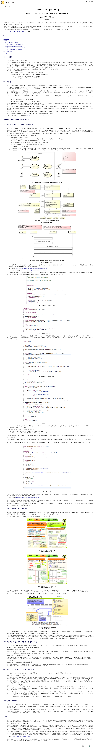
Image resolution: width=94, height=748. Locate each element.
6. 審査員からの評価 (8, 51)
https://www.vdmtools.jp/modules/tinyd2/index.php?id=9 (28, 497)
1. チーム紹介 (6, 39)
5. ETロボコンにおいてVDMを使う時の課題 (13, 49)
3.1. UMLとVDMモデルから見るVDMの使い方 (15, 44)
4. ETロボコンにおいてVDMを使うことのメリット (14, 47)
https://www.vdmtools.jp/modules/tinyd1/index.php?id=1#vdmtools (31, 268)
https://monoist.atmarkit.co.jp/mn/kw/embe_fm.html (38, 115)
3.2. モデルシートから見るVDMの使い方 (13, 46)
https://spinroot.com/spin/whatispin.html (22, 736)
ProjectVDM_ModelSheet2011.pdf (18, 31)
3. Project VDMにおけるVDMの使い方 (12, 42)
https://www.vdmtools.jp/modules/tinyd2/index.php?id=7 (34, 270)
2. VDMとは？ (7, 40)
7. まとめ (5, 53)
